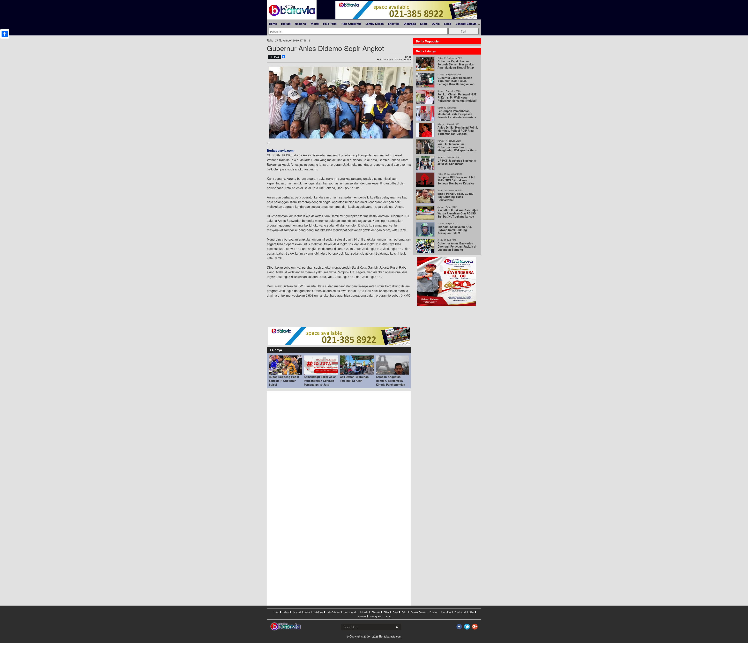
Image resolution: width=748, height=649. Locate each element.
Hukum (286, 23)
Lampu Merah (374, 23)
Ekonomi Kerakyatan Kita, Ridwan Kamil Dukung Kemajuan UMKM (455, 230)
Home (273, 23)
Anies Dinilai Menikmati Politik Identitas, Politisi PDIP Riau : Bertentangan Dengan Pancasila (458, 132)
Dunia (436, 23)
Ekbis (424, 23)
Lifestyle (393, 23)
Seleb (447, 23)
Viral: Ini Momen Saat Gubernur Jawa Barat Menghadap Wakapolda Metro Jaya (457, 148)
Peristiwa (434, 612)
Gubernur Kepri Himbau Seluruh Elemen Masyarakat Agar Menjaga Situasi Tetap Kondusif (456, 65)
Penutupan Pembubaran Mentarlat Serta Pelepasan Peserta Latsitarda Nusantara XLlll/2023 (457, 115)
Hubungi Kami (376, 616)
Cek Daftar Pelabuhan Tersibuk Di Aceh (354, 379)
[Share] (5, 34)
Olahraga (410, 23)
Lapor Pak (446, 612)
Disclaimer (361, 616)
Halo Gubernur (351, 23)
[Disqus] (339, 446)
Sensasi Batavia (466, 23)
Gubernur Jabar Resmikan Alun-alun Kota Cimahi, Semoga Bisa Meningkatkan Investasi (456, 82)
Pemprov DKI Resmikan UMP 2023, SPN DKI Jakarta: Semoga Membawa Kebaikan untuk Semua (456, 181)
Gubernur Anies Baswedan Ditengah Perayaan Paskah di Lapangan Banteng (457, 246)
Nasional (301, 23)
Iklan (472, 612)
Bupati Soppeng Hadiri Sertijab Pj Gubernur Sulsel (284, 380)
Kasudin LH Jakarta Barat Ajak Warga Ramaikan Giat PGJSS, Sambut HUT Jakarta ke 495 (458, 213)
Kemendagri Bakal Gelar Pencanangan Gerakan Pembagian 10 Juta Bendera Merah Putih (320, 382)
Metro (315, 23)
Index (388, 616)
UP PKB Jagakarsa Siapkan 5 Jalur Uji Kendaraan (457, 162)
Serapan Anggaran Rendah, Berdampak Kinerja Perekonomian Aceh (390, 382)
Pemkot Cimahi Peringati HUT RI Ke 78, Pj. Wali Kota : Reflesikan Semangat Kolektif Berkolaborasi (457, 99)
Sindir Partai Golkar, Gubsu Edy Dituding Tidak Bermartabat (456, 197)
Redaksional (460, 612)
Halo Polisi (330, 23)
